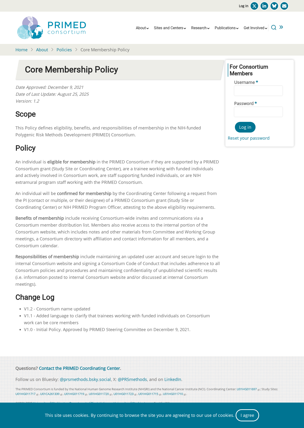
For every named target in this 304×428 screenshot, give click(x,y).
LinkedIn (172, 379)
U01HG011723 (123, 394)
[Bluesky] (274, 6)
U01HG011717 (25, 394)
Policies (64, 49)
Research (199, 28)
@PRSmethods (132, 379)
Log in (243, 6)
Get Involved (254, 28)
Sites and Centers (168, 28)
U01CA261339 (49, 394)
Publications (225, 28)
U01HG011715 (148, 394)
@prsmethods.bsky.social (85, 379)
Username (244, 82)
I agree (247, 415)
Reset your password (249, 138)
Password (244, 103)
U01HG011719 (74, 394)
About (141, 28)
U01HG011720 (99, 394)
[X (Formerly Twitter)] (254, 6)
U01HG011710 (173, 394)
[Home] (51, 27)
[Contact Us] (284, 6)
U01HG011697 (247, 389)
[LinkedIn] (264, 6)
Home (21, 49)
